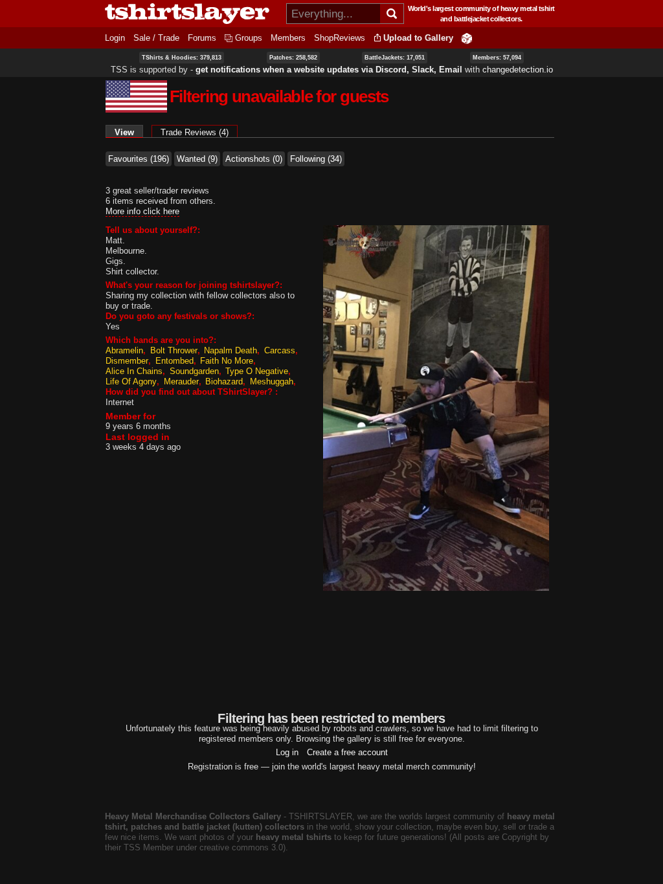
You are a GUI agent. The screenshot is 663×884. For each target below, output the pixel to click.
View (129, 132)
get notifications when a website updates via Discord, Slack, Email (329, 69)
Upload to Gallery (418, 38)
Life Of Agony (131, 381)
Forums (202, 38)
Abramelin (124, 350)
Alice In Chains (134, 371)
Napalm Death (230, 350)
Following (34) (316, 159)
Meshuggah (271, 381)
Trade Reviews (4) (195, 132)
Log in (287, 752)
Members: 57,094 (497, 57)
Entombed (174, 361)
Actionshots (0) (253, 159)
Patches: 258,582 (293, 57)
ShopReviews (339, 38)
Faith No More (226, 361)
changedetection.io (517, 69)
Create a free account (347, 752)
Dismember (127, 361)
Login (115, 38)
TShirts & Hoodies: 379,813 (181, 57)
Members (288, 38)
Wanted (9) (197, 159)
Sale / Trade (156, 38)
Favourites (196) (138, 159)
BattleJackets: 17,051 (395, 57)
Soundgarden (194, 371)
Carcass (279, 350)
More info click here (142, 211)
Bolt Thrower (173, 350)
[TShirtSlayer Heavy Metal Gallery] (191, 13)
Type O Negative (256, 371)
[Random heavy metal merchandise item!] (467, 38)
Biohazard (224, 381)
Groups (248, 38)
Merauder (181, 381)
